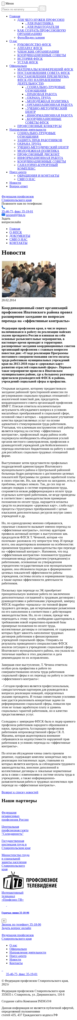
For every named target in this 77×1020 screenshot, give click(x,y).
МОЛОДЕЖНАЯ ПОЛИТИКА (38, 150)
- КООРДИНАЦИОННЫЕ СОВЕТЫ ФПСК (43, 120)
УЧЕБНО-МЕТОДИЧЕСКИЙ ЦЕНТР (43, 147)
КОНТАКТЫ (18, 243)
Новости (15, 182)
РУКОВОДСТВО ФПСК (34, 44)
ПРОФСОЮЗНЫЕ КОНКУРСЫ (39, 126)
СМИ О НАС (26, 179)
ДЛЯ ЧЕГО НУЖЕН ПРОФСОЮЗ (40, 19)
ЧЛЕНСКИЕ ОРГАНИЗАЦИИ (38, 51)
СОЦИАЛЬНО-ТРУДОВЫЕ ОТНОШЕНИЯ (36, 134)
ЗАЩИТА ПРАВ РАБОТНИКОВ (39, 140)
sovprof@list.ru (15, 215)
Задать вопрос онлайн (16, 928)
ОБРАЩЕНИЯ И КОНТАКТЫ (38, 175)
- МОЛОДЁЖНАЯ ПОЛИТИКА (47, 101)
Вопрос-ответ (18, 186)
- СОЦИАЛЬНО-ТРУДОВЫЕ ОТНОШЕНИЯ (45, 88)
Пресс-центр (17, 172)
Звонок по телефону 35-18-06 (21, 924)
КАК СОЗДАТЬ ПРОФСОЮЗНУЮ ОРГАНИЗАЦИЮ (41, 32)
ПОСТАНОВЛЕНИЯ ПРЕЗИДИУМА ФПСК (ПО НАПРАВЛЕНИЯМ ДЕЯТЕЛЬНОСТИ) (43, 80)
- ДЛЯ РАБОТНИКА (39, 23)
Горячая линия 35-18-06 (15, 912)
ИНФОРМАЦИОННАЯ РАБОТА (40, 158)
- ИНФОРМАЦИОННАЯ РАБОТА (49, 115)
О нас (13, 41)
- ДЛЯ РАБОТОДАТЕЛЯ (42, 27)
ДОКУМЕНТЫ (19, 235)
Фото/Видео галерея (31, 37)
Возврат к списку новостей (20, 792)
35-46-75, (8, 211)
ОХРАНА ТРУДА (29, 143)
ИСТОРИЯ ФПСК (30, 58)
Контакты (16, 963)
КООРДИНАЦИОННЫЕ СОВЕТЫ (41, 55)
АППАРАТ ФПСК (29, 48)
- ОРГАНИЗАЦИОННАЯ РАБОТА (49, 104)
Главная (14, 16)
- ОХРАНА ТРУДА (38, 97)
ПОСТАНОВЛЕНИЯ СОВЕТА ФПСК (43, 73)
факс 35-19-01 (24, 211)
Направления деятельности (27, 129)
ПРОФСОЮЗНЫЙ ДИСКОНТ (38, 154)
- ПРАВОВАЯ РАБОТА (41, 94)
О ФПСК (15, 232)
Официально (18, 65)
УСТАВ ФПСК (27, 62)
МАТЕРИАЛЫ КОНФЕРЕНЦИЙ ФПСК (45, 69)
